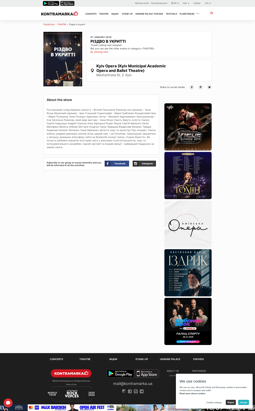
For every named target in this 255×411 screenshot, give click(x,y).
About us (173, 370)
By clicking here (99, 51)
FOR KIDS (157, 14)
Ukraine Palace (141, 14)
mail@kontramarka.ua (132, 383)
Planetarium (185, 14)
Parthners (199, 370)
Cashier (197, 3)
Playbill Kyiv (49, 24)
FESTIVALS (170, 14)
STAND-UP (126, 14)
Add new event (142, 3)
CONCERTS (89, 14)
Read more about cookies (192, 393)
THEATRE (102, 14)
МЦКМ (114, 14)
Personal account (159, 3)
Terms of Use (71, 384)
